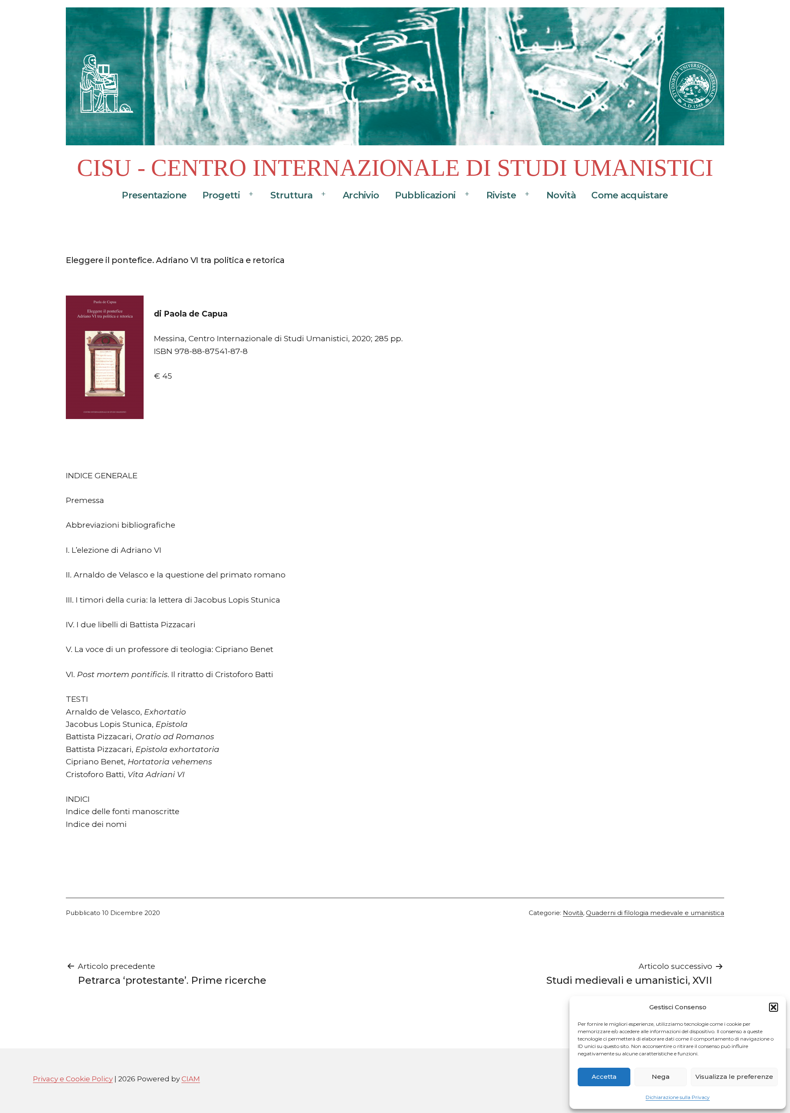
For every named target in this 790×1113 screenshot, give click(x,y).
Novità (561, 195)
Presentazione (154, 195)
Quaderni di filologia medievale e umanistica (655, 913)
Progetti (221, 195)
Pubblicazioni (425, 195)
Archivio (361, 195)
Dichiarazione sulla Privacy (678, 1097)
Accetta (604, 1076)
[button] (773, 1007)
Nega (660, 1076)
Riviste (501, 195)
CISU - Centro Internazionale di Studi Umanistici (395, 168)
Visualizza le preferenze (734, 1076)
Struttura (291, 195)
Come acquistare (629, 195)
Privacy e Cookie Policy (73, 1078)
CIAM (190, 1078)
